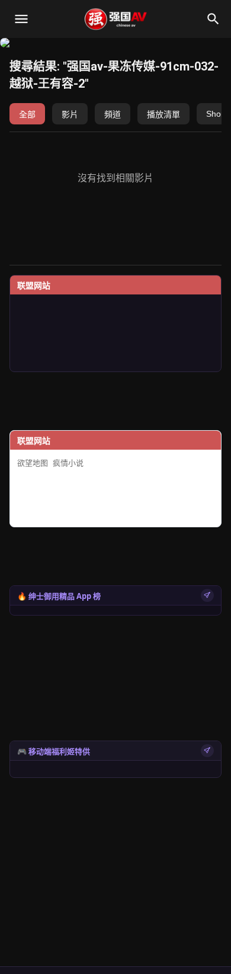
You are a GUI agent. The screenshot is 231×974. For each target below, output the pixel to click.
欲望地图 (32, 463)
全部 (27, 114)
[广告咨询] (207, 595)
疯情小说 (68, 463)
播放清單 (163, 114)
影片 (70, 114)
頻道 (112, 114)
